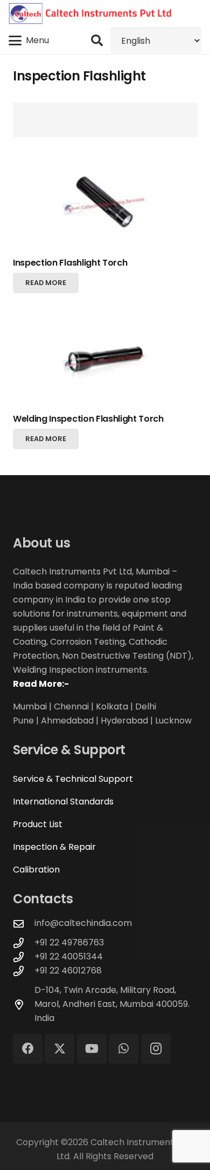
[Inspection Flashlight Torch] (105, 204)
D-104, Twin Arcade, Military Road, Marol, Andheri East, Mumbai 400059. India (112, 1004)
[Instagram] (156, 1049)
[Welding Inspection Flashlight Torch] (105, 360)
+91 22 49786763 (69, 942)
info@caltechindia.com (83, 923)
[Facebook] (28, 1049)
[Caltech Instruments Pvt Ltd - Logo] (90, 13)
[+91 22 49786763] (23, 943)
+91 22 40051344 (68, 956)
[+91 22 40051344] (23, 957)
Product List (37, 824)
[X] (59, 1049)
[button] (29, 40)
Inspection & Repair (54, 847)
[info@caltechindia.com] (23, 923)
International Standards (63, 801)
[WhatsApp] (123, 1049)
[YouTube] (92, 1049)
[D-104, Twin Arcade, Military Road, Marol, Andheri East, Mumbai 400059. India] (23, 1004)
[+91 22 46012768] (23, 971)
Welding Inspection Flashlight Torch (88, 418)
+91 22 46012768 (68, 970)
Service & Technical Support (73, 779)
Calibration (36, 869)
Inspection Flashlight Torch (70, 262)
